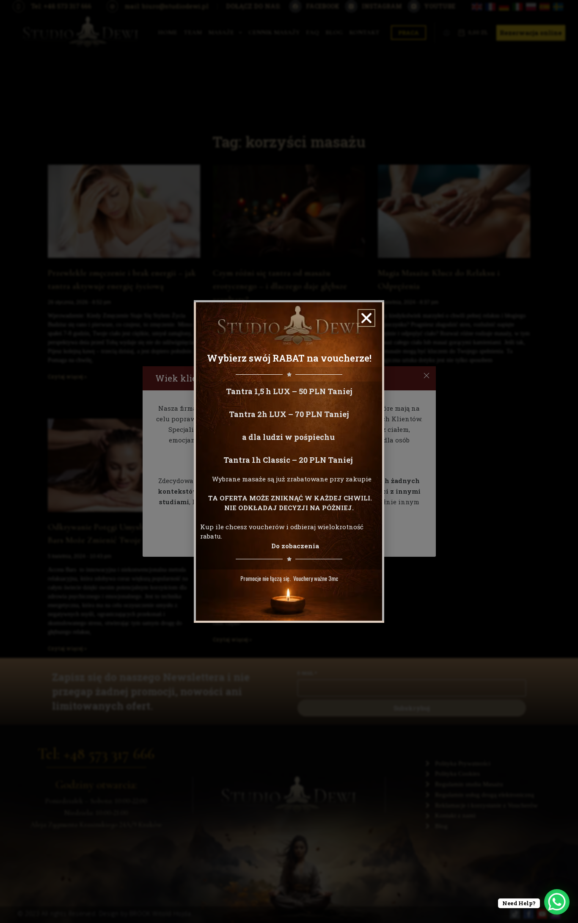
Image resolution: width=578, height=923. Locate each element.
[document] (289, 461)
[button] (366, 318)
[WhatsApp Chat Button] (557, 902)
